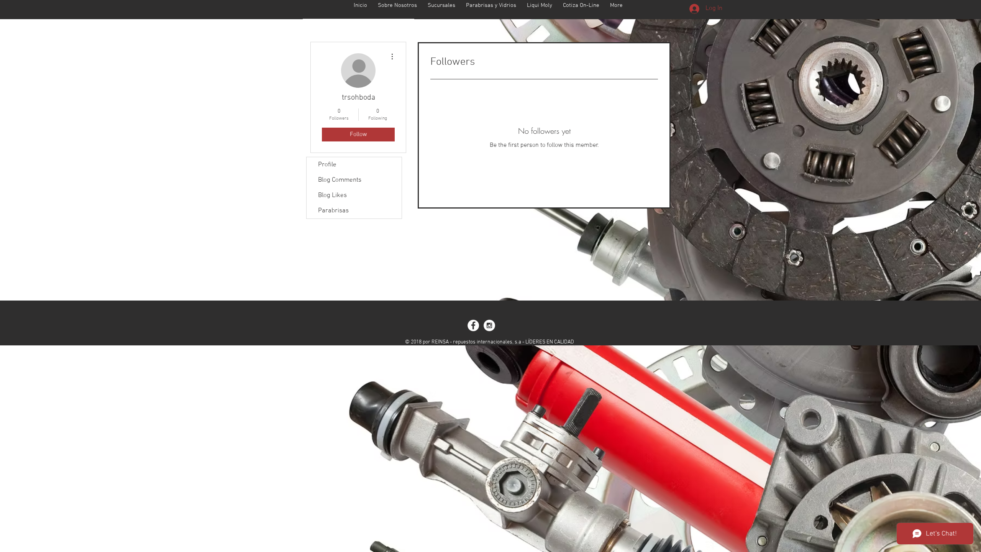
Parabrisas (333, 211)
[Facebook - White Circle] (473, 325)
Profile (327, 165)
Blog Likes (332, 195)
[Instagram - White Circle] (489, 325)
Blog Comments (339, 180)
